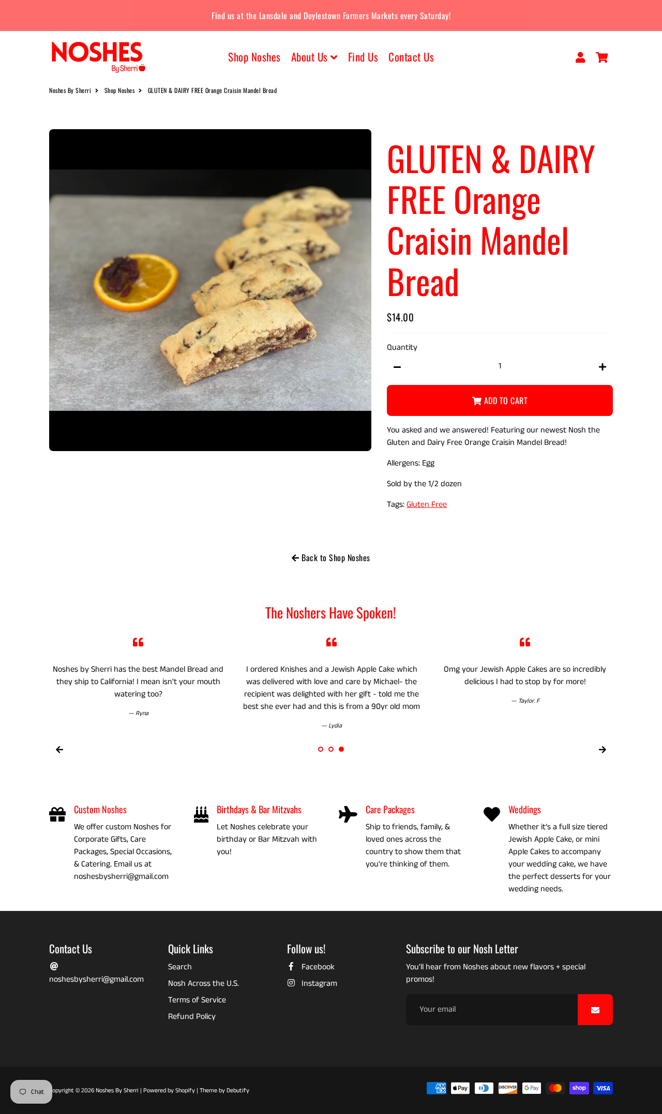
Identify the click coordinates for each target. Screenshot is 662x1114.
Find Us (363, 57)
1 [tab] (320, 749)
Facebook (317, 967)
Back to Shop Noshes (334, 557)
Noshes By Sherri (70, 90)
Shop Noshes (254, 57)
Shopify (185, 1090)
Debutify (238, 1090)
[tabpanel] (138, 673)
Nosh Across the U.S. (203, 983)
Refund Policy (192, 1017)
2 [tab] (331, 749)
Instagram (318, 983)
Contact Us (411, 57)
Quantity (402, 347)
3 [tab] (341, 749)
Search (180, 967)
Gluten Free (427, 504)
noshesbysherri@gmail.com (96, 979)
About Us (311, 57)
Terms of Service (197, 1000)
